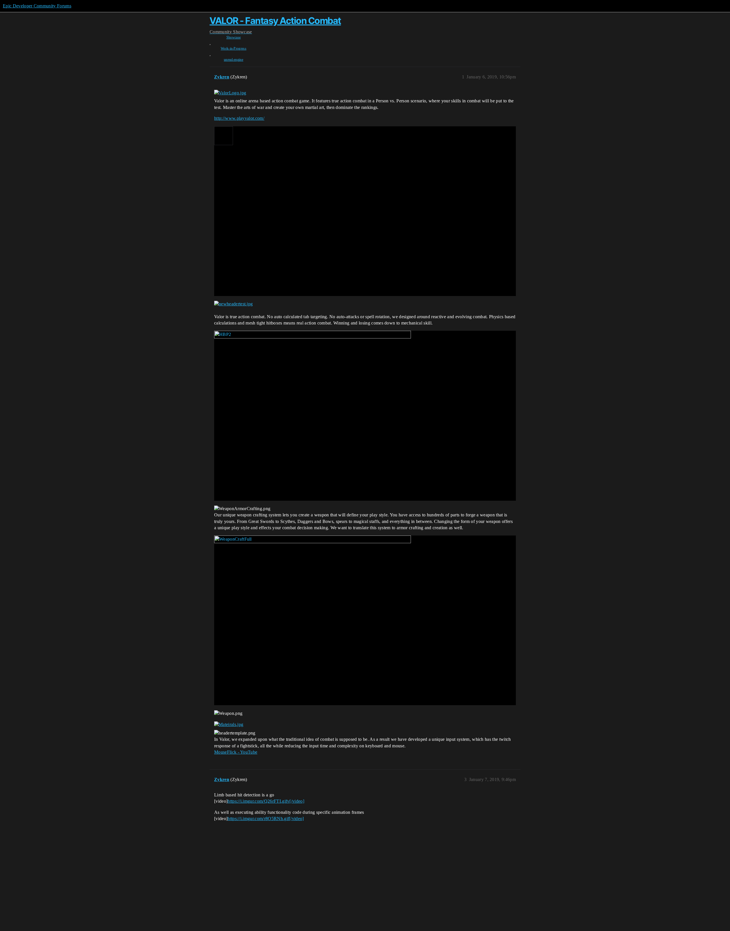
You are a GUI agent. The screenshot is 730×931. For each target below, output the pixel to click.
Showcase (233, 37)
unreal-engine (233, 60)
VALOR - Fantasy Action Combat (275, 20)
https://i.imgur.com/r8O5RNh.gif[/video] (266, 818)
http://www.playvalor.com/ (239, 118)
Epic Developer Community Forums (37, 5)
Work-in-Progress (233, 48)
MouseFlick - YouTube (235, 752)
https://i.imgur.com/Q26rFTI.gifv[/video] (266, 801)
